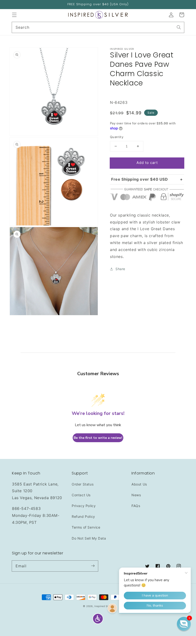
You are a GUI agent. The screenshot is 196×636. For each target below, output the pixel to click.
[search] (98, 27)
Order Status (82, 484)
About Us (139, 484)
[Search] (179, 27)
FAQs (135, 506)
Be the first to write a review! (98, 437)
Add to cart (147, 162)
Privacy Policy (84, 506)
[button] (14, 15)
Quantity (116, 137)
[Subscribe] (92, 566)
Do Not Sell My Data (89, 538)
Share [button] (120, 269)
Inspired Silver (103, 606)
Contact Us (81, 495)
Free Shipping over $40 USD (139, 179)
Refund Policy (83, 516)
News (136, 495)
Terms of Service (86, 527)
